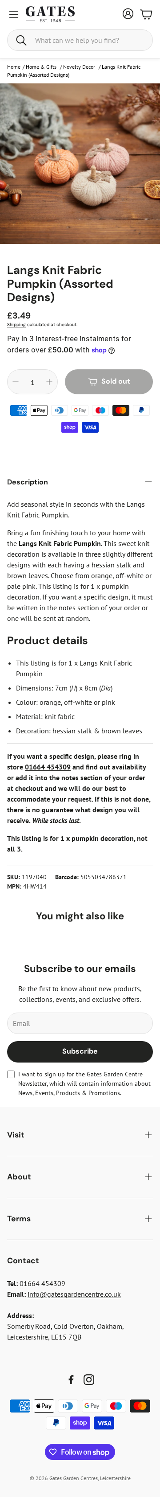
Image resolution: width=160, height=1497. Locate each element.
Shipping (16, 324)
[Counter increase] (49, 382)
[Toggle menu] (13, 14)
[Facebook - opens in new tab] (71, 1379)
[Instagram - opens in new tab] (89, 1379)
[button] (80, 40)
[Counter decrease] (16, 382)
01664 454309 (48, 766)
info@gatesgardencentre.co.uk (74, 1294)
